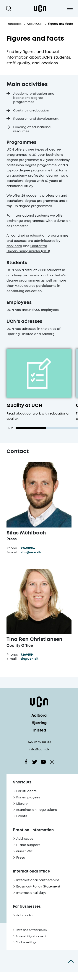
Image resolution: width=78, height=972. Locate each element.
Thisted (39, 730)
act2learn (14, 246)
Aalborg (39, 716)
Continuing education (31, 110)
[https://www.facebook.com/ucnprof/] (26, 762)
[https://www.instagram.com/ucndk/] (52, 762)
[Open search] (9, 8)
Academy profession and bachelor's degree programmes (33, 98)
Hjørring (39, 723)
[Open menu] (70, 8)
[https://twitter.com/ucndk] (34, 762)
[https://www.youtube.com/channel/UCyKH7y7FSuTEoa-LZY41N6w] (43, 762)
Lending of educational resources (32, 129)
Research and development (35, 118)
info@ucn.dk (39, 749)
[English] (40, 8)
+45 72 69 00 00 (39, 742)
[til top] (71, 961)
